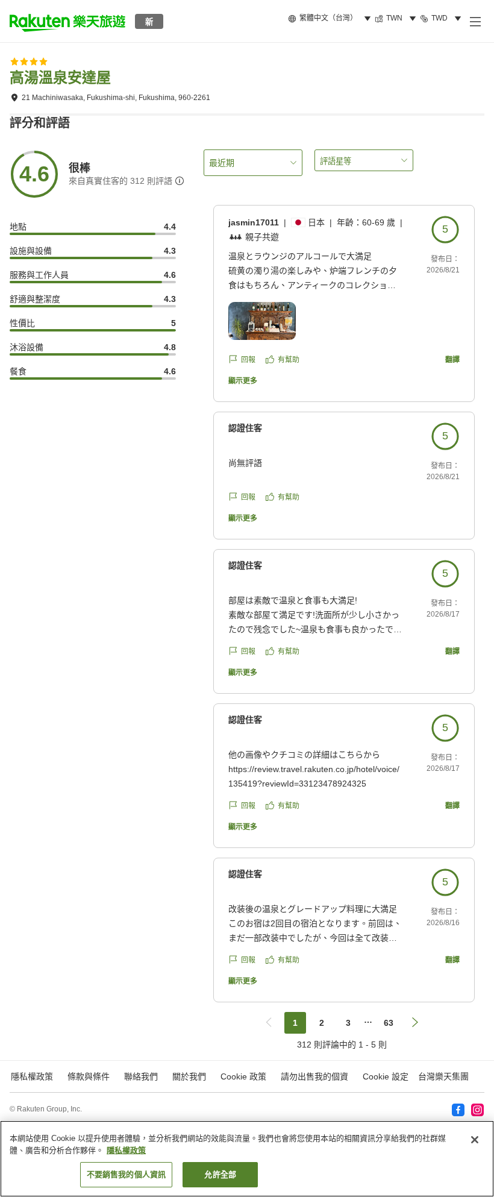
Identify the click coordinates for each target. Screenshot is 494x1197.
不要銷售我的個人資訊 (126, 1174)
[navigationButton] (269, 1023)
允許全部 (220, 1174)
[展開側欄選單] (474, 21)
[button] (67, 21)
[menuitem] (331, 18)
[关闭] (474, 1139)
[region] (247, 1158)
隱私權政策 (126, 1150)
